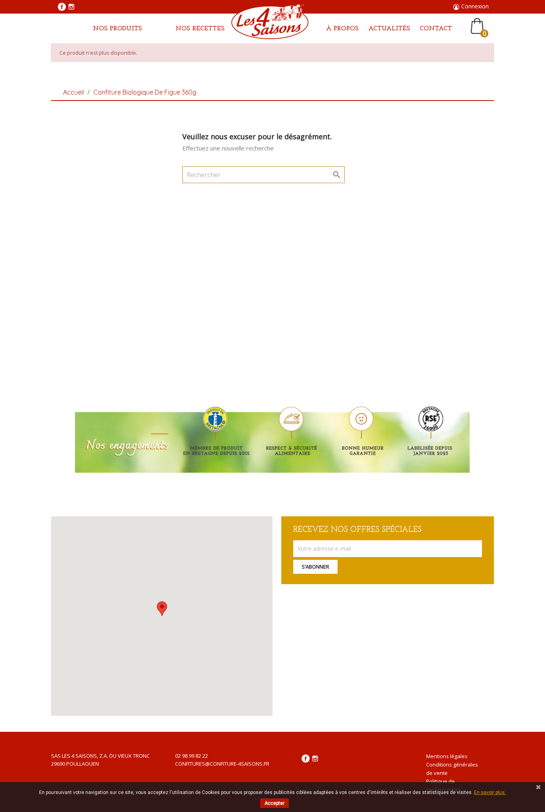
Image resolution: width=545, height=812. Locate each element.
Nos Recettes (200, 29)
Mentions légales (447, 756)
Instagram (71, 7)
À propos (342, 29)
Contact (436, 29)
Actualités (389, 29)
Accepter (274, 803)
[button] (162, 608)
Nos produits (117, 29)
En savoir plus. (490, 792)
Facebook (62, 7)
